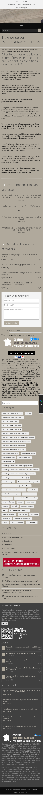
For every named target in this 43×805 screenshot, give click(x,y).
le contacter (8, 618)
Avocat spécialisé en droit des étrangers (14, 490)
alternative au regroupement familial (12, 417)
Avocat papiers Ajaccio (28, 453)
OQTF (4, 510)
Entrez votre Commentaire (13, 310)
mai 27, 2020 (9, 649)
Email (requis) (9, 305)
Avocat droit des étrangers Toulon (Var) (13, 449)
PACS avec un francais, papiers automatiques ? (20, 264)
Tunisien (5, 522)
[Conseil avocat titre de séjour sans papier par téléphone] (21, 342)
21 (40, 649)
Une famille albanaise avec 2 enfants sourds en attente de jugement (21, 229)
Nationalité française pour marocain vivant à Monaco (19, 255)
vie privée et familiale (17, 522)
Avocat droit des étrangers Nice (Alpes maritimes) (16, 441)
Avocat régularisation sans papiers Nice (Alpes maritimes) (18, 474)
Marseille (14, 506)
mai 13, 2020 (9, 664)
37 (40, 664)
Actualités (7, 534)
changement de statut (30, 494)
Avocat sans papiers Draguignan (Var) (28, 482)
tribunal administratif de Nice (22, 518)
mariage (20, 502)
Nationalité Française (27, 506)
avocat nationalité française (10, 453)
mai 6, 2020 (9, 672)
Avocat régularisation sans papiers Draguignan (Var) (17, 465)
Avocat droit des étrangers (13, 537)
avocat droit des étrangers (10, 421)
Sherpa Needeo (25, 792)
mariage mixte (30, 502)
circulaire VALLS (7, 498)
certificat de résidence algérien (11, 494)
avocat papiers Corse (24, 457)
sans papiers (34, 514)
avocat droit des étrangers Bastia (12, 425)
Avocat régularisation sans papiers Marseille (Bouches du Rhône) (20, 470)
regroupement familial (9, 514)
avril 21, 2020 (10, 680)
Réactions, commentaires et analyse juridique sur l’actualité (20, 553)
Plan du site (11, 4)
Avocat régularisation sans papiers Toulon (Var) (16, 478)
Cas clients (8, 541)
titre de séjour (6, 518)
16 (40, 672)
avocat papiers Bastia (9, 457)
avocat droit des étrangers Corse (12, 429)
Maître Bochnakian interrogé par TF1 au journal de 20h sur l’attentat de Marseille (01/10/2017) (21, 196)
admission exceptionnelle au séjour (12, 413)
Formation (8, 545)
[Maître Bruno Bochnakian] (21, 16)
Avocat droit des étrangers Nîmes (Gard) (14, 445)
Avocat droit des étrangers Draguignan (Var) (15, 433)
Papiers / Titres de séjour (15, 49)
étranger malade (31, 522)
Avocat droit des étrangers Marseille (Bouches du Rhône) (18, 437)
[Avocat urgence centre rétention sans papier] (21, 562)
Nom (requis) (9, 300)
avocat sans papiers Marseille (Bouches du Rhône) (16, 486)
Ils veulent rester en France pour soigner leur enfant (19, 726)
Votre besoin (5, 49)
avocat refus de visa (8, 461)
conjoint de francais (8, 502)
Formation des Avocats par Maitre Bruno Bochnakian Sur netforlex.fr (18, 284)
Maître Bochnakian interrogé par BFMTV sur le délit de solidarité (21, 207)
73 (40, 656)
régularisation (23, 514)
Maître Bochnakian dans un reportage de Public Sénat (21, 218)
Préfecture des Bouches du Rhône (19, 510)
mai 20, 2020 (10, 656)
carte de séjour (33, 490)
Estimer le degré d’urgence (24, 4)
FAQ (35, 4)
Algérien (28, 413)
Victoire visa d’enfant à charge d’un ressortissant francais (21, 273)
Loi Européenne (9, 548)
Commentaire (12, 323)
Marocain (5, 506)
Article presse (21, 200)
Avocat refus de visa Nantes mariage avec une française (20, 597)
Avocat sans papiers (8, 482)
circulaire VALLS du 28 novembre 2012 (26, 498)
